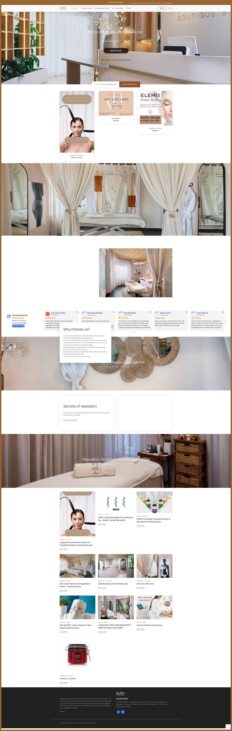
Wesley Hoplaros (130, 313)
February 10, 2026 (105, 581)
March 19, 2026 (142, 516)
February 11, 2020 (143, 581)
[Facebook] (118, 712)
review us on (17, 326)
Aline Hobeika (165, 313)
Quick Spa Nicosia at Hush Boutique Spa (113, 584)
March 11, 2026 (65, 581)
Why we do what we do (145, 584)
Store (128, 8)
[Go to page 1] (131, 332)
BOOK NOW (116, 51)
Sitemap (62, 711)
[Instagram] (123, 712)
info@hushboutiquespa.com (138, 702)
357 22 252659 (123, 702)
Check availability (129, 84)
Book (162, 8)
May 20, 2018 (141, 622)
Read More (64, 549)
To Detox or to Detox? (68, 679)
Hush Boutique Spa (20, 315)
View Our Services (70, 420)
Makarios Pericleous (94, 313)
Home (75, 8)
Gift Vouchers (117, 8)
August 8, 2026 (65, 539)
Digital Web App (92, 723)
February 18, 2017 (66, 675)
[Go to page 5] (137, 332)
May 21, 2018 (102, 622)
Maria (53, 313)
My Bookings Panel (102, 8)
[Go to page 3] (134, 332)
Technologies (86, 8)
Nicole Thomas (202, 313)
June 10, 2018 (65, 622)
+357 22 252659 (167, 3)
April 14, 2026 (103, 514)
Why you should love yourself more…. (150, 625)
